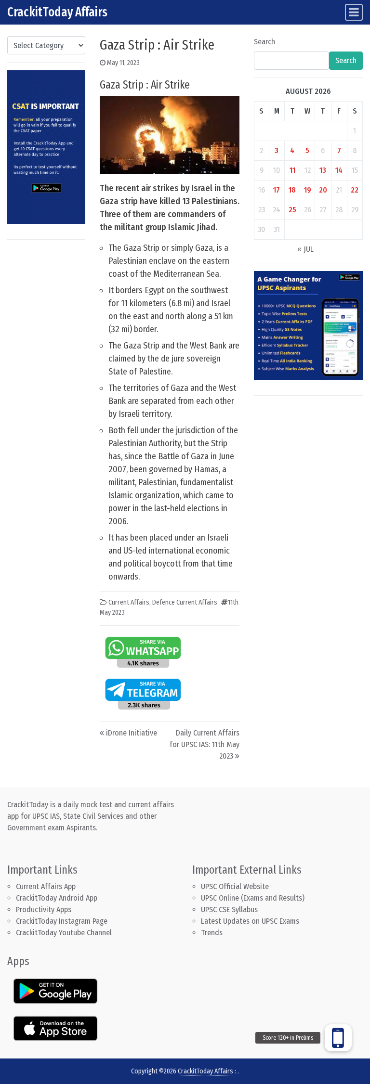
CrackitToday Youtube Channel (64, 932)
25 (292, 209)
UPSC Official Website (235, 886)
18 (292, 189)
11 (292, 170)
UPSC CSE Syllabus (230, 909)
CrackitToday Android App (56, 898)
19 (307, 189)
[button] (338, 1037)
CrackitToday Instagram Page (61, 921)
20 (323, 189)
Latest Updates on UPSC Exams (250, 921)
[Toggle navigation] (354, 12)
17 (276, 189)
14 (339, 170)
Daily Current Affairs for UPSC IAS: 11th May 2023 (204, 744)
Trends (212, 932)
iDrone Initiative (131, 732)
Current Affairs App (46, 886)
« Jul (305, 249)
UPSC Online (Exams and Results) (252, 898)
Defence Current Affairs (184, 602)
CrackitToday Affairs (57, 12)
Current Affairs (128, 602)
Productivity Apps (43, 909)
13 (322, 170)
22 (354, 189)
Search (264, 41)
